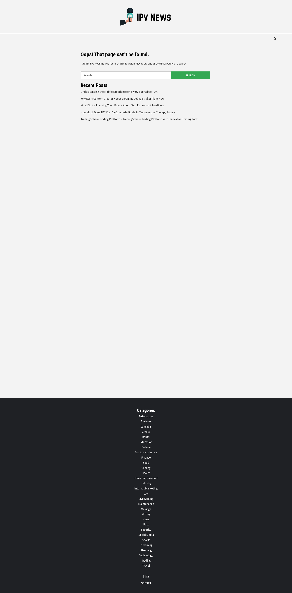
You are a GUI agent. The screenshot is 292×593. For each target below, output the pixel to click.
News (146, 519)
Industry (146, 483)
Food (146, 462)
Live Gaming (146, 499)
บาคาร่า (146, 582)
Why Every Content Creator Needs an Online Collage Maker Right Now (122, 98)
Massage (146, 509)
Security (146, 530)
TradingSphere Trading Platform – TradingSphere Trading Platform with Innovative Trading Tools (139, 119)
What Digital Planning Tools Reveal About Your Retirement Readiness (122, 105)
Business (146, 421)
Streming (146, 550)
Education (146, 442)
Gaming (146, 468)
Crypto (146, 432)
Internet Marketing (146, 488)
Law (146, 493)
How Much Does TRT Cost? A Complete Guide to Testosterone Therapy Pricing (128, 112)
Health (146, 473)
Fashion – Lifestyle (146, 452)
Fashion (146, 447)
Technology (146, 555)
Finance (146, 457)
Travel (146, 565)
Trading (146, 560)
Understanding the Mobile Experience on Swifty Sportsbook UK (119, 92)
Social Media (146, 535)
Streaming (146, 545)
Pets (146, 524)
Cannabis (146, 426)
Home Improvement (146, 478)
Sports (146, 540)
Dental (146, 437)
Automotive (146, 416)
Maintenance (146, 504)
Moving (146, 514)
